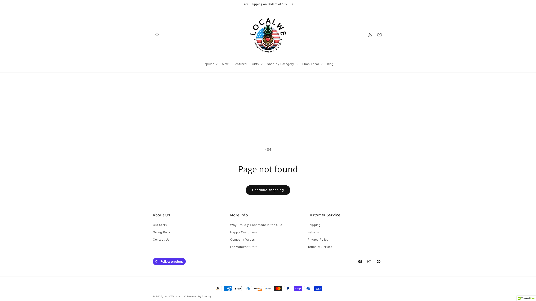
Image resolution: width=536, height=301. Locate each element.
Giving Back (162, 232)
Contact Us (161, 239)
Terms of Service (320, 247)
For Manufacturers (243, 247)
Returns (313, 232)
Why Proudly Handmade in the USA (256, 225)
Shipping (314, 225)
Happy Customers (243, 232)
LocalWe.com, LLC (175, 296)
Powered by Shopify (199, 296)
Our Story (160, 225)
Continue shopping (268, 190)
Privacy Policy (318, 239)
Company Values (242, 239)
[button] (157, 35)
